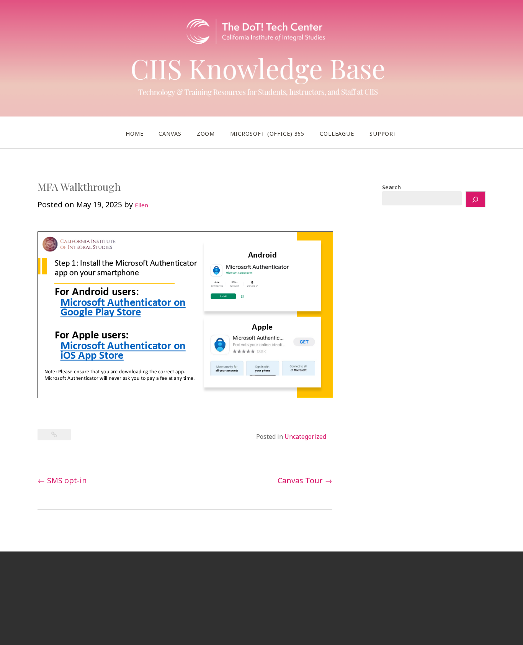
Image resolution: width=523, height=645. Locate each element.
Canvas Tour (305, 480)
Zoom (206, 133)
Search (391, 187)
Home (134, 133)
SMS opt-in (62, 480)
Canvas (170, 133)
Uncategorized (305, 436)
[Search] (475, 199)
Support (383, 133)
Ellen (141, 205)
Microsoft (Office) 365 (267, 133)
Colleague (337, 133)
